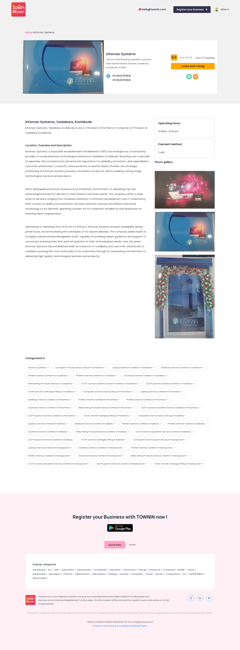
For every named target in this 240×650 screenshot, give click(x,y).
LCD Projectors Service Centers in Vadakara (169, 383)
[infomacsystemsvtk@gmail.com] (195, 76)
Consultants (100, 569)
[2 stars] (191, 57)
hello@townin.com (153, 9)
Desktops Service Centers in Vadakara (182, 367)
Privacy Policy (100, 625)
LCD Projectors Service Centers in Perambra (52, 415)
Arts (56, 569)
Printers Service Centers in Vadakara (48, 375)
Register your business (190, 9)
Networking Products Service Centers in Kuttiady (102, 431)
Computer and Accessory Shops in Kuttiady (161, 415)
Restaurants (83, 569)
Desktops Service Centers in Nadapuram (101, 447)
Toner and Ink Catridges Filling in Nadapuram (178, 463)
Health (180, 569)
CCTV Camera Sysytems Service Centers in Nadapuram (58, 463)
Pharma (68, 574)
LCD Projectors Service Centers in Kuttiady (50, 439)
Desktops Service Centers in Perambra (49, 399)
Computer (137, 574)
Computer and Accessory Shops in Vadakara (80, 367)
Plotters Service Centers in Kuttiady (187, 423)
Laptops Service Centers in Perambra (161, 391)
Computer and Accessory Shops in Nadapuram (159, 439)
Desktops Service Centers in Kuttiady (94, 423)
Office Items (98, 574)
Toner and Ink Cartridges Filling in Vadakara (51, 391)
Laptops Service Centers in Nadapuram (49, 447)
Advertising (39, 569)
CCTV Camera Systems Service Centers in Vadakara (109, 383)
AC (49, 569)
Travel (149, 574)
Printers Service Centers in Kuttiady (141, 423)
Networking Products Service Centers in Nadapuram (159, 455)
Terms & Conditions (120, 625)
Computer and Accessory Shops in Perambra (108, 391)
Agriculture (55, 574)
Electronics (130, 569)
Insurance (154, 569)
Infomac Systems (38, 367)
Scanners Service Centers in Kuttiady (48, 431)
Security (124, 574)
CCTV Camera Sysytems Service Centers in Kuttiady (164, 431)
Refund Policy (139, 625)
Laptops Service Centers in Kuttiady (47, 423)
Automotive (68, 569)
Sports (159, 574)
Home (28, 32)
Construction (173, 574)
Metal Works (82, 574)
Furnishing (168, 569)
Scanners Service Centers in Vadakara (145, 375)
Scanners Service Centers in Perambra (49, 407)
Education (115, 569)
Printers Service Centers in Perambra (98, 399)
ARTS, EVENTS (40, 578)
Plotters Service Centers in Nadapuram (49, 455)
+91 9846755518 (121, 76)
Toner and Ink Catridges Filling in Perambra (107, 415)
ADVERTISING (196, 574)
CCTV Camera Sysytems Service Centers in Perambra (170, 407)
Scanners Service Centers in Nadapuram (101, 455)
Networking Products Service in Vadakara (50, 383)
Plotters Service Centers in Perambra (147, 399)
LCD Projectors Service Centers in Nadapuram (121, 463)
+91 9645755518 (121, 80)
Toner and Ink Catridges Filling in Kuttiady (103, 439)
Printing (112, 574)
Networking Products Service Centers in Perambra (106, 407)
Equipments (39, 574)
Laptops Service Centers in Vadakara (133, 367)
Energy (142, 569)
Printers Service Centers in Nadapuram (152, 447)
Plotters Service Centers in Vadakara (96, 375)
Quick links (114, 544)
